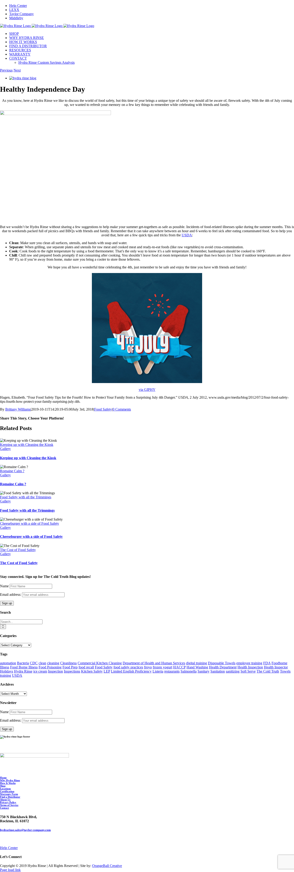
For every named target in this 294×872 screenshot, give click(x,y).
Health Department (223, 667)
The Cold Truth (268, 671)
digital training (196, 663)
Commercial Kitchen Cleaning (100, 663)
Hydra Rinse (23, 671)
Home (3, 777)
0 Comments (122, 409)
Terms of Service (9, 805)
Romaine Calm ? (12, 471)
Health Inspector (276, 667)
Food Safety (103, 409)
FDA (267, 663)
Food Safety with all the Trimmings (25, 497)
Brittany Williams (18, 409)
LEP (107, 671)
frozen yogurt (162, 667)
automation (8, 663)
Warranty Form (9, 794)
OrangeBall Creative (107, 866)
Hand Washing (197, 667)
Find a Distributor (10, 796)
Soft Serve (248, 671)
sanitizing (233, 671)
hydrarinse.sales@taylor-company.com (25, 830)
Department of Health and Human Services (154, 663)
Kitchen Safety (92, 671)
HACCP (179, 667)
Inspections (72, 671)
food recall (86, 667)
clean (42, 663)
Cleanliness (68, 663)
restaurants (172, 671)
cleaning (53, 663)
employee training (249, 663)
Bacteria (23, 663)
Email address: (11, 594)
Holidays (6, 671)
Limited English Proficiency (131, 671)
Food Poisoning (50, 667)
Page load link (10, 870)
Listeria (158, 671)
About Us (5, 799)
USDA (187, 235)
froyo (148, 667)
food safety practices (128, 667)
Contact (4, 807)
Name (4, 586)
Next (17, 70)
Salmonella (189, 671)
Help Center (9, 848)
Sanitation (217, 671)
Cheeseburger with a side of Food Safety (29, 523)
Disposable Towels (221, 663)
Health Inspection (250, 667)
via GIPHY (147, 390)
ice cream (40, 671)
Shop (3, 785)
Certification (7, 791)
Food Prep (70, 667)
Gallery (5, 449)
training (5, 675)
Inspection (55, 671)
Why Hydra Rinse (10, 780)
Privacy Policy (8, 802)
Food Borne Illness (24, 667)
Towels (285, 671)
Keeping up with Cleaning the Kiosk (26, 445)
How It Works (8, 783)
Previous (6, 70)
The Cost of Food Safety (18, 550)
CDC (34, 663)
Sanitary (203, 671)
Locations (5, 788)
